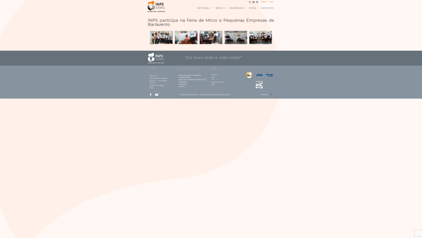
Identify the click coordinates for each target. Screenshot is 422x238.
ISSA (213, 84)
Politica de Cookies (156, 85)
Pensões (181, 86)
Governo (214, 74)
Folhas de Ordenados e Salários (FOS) (192, 79)
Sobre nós (153, 76)
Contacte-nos (267, 8)
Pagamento (182, 84)
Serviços (219, 8)
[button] (257, 2)
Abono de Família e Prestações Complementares (189, 76)
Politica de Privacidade (158, 78)
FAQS (151, 88)
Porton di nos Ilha (217, 82)
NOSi (271, 94)
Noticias (252, 8)
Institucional (203, 8)
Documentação (236, 8)
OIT (212, 79)
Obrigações (182, 82)
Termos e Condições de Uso (158, 82)
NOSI (213, 77)
